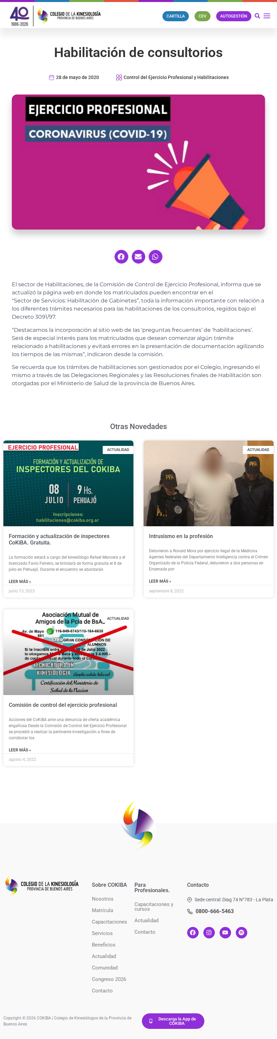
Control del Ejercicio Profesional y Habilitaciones (176, 77)
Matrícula (102, 910)
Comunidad (105, 967)
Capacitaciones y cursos (153, 906)
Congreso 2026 (109, 979)
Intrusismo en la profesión (181, 536)
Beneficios (104, 944)
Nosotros (103, 899)
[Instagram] (209, 932)
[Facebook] (193, 932)
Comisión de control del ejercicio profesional (63, 705)
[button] (121, 257)
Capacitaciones (109, 922)
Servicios (102, 933)
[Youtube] (225, 932)
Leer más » (20, 581)
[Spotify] (241, 932)
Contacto (102, 990)
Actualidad (104, 956)
